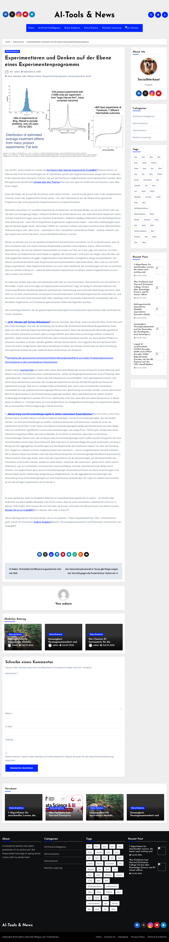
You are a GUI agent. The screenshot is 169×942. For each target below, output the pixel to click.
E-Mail (9, 726)
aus (151, 157)
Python (147, 219)
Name (9, 713)
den (144, 168)
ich (146, 185)
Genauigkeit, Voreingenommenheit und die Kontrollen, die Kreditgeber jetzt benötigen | (144, 329)
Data (144, 163)
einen (159, 174)
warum (137, 237)
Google (137, 185)
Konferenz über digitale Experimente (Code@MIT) (72, 170)
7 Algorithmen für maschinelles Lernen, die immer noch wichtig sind (22, 816)
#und (88, 76)
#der (24, 76)
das (136, 163)
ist (135, 191)
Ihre (154, 185)
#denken (17, 76)
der (152, 168)
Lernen (148, 197)
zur (135, 242)
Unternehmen (140, 231)
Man (136, 202)
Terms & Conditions (157, 937)
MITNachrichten (141, 208)
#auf (10, 76)
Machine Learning (111, 28)
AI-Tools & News (84, 15)
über (144, 242)
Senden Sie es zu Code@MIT (19, 510)
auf (143, 157)
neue (152, 214)
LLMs (158, 197)
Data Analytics (72, 28)
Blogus (38, 937)
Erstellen (148, 180)
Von (152, 231)
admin (17, 72)
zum (154, 237)
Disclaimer (123, 937)
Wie (146, 237)
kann (152, 191)
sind (144, 225)
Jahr (143, 191)
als (135, 157)
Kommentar (11, 673)
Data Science (91, 28)
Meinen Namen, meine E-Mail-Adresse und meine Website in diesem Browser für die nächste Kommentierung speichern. (59, 758)
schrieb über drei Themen (46, 182)
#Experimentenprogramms (54, 76)
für (157, 180)
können (137, 197)
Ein (143, 174)
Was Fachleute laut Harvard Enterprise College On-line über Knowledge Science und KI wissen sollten (142, 865)
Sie (135, 225)
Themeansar (52, 937)
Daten (153, 163)
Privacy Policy (138, 937)
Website (9, 739)
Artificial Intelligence (49, 28)
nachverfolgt (27, 370)
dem (136, 168)
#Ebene (30, 76)
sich (156, 219)
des (160, 168)
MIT (143, 202)
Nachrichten (139, 214)
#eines (38, 76)
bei (159, 157)
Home (31, 28)
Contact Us (109, 937)
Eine (151, 174)
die (135, 174)
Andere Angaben (42, 522)
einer (136, 180)
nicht (136, 219)
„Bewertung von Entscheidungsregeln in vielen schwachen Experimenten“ (50, 414)
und (152, 225)
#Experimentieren (76, 76)
